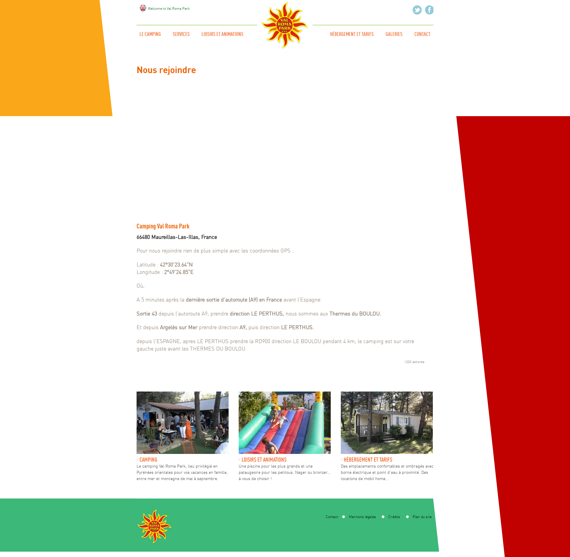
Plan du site (422, 517)
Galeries (394, 34)
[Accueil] (285, 47)
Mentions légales (362, 517)
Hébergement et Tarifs (352, 34)
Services (181, 34)
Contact (422, 34)
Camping (148, 459)
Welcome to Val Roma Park (169, 8)
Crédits (394, 517)
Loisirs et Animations (222, 34)
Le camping (150, 34)
